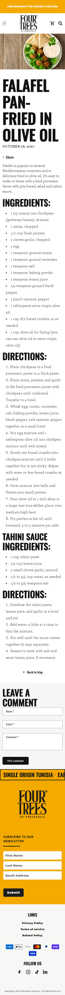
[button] (4, 23)
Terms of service (32, 929)
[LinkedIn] (45, 971)
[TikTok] (36, 971)
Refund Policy (32, 935)
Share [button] (10, 157)
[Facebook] (19, 971)
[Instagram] (28, 971)
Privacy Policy (32, 923)
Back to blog (35, 672)
